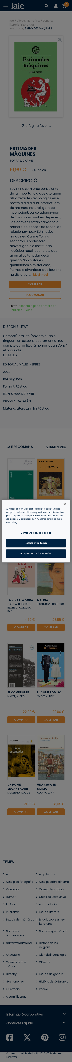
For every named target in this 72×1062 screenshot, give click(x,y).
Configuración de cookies (36, 533)
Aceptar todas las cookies (35, 553)
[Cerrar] (64, 504)
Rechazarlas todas (36, 543)
